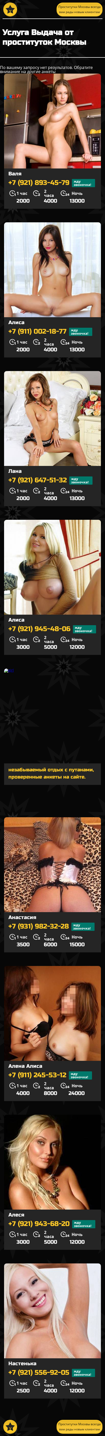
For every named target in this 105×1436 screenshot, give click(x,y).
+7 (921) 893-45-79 (49, 183)
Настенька (22, 1363)
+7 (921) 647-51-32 (48, 480)
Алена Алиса (25, 1066)
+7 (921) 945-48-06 (50, 629)
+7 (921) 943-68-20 (49, 1224)
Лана (15, 471)
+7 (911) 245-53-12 (48, 1075)
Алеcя (16, 1215)
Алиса (16, 322)
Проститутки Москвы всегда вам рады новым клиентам (79, 9)
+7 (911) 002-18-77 (48, 332)
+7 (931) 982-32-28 (49, 927)
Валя (14, 174)
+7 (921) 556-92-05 (49, 1373)
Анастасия (22, 917)
